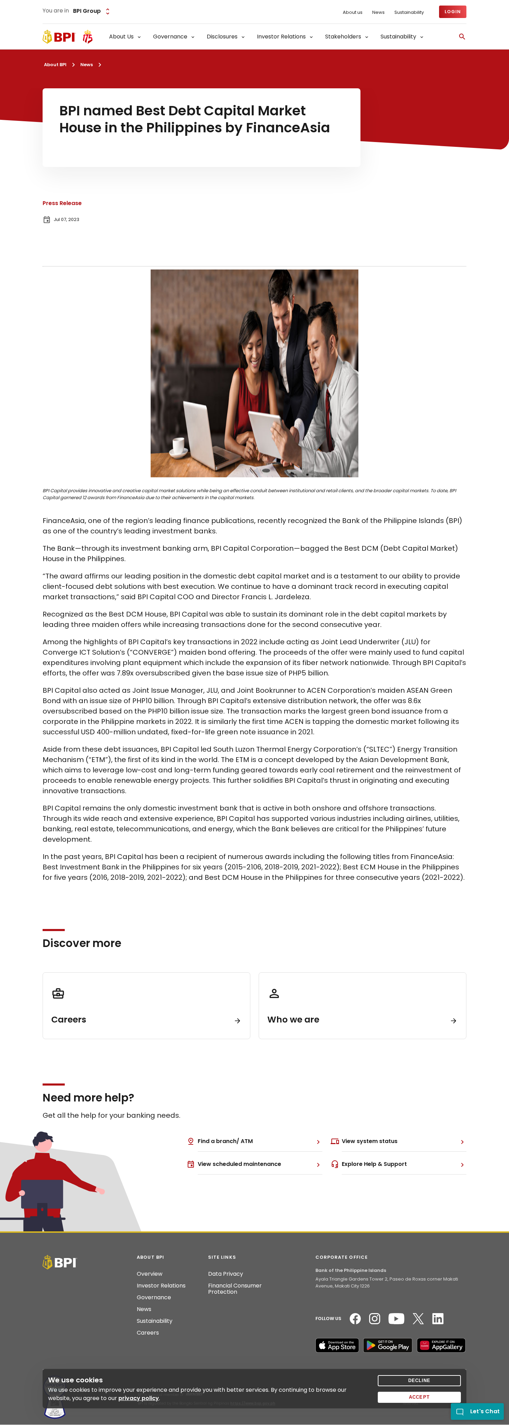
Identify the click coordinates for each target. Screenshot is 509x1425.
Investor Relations (161, 1286)
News (378, 12)
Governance (154, 1297)
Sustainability (409, 12)
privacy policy (138, 1398)
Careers (148, 1333)
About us (353, 12)
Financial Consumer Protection (235, 1289)
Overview (149, 1274)
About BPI (55, 64)
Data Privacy (225, 1274)
